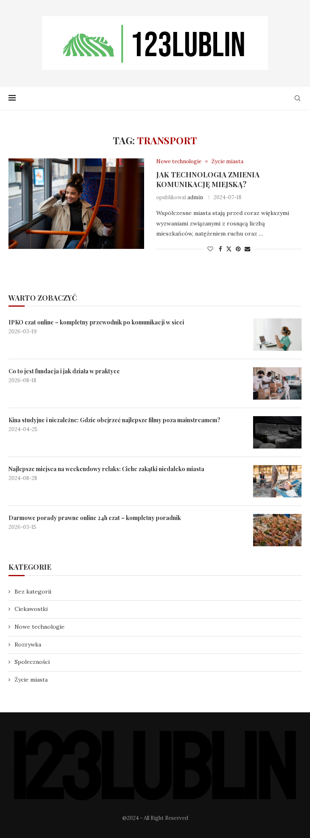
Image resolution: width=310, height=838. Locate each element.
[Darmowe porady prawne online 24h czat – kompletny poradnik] (277, 530)
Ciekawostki (31, 609)
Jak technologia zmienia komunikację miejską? (208, 179)
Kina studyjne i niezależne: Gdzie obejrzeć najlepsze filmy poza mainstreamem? (114, 420)
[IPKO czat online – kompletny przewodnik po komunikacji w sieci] (277, 334)
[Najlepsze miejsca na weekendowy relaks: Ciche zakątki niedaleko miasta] (277, 481)
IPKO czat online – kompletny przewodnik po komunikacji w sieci (96, 322)
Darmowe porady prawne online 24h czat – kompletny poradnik (94, 518)
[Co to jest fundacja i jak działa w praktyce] (277, 383)
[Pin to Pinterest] (238, 249)
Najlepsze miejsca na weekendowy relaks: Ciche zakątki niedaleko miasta (106, 469)
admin (195, 197)
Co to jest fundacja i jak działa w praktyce (64, 371)
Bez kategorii (33, 591)
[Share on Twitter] (229, 249)
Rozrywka (28, 644)
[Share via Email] (247, 249)
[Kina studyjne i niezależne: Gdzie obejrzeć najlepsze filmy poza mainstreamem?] (277, 432)
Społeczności (32, 661)
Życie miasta (31, 679)
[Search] (297, 98)
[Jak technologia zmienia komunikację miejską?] (76, 203)
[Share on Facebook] (220, 249)
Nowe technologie (40, 626)
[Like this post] (210, 249)
